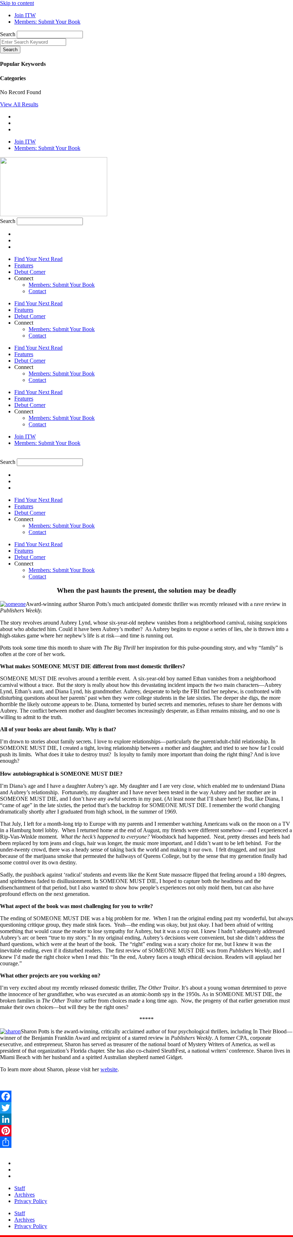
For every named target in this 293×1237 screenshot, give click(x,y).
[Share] (146, 1142)
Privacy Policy (30, 1201)
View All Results (19, 104)
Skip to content (17, 3)
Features (23, 265)
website (109, 1069)
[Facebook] (146, 1096)
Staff (19, 1188)
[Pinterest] (146, 1130)
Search (7, 34)
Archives (24, 1195)
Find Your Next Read (38, 259)
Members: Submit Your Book (62, 285)
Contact (37, 291)
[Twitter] (146, 1108)
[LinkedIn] (146, 1119)
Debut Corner (29, 272)
